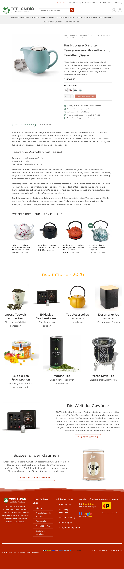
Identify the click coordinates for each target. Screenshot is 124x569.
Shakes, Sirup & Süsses (52, 22)
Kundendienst (62, 3)
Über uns (40, 508)
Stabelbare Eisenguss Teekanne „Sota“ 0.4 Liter (49, 246)
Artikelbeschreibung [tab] (24, 125)
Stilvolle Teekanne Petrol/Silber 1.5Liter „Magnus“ (97, 247)
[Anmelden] (114, 10)
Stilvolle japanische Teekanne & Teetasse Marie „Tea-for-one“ (21, 247)
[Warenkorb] (120, 10)
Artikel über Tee (43, 526)
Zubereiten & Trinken (65, 17)
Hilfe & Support (74, 3)
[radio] (65, 90)
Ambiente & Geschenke (102, 17)
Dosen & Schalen (83, 17)
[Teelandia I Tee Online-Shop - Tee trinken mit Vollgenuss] (18, 10)
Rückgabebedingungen (69, 527)
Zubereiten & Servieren (99, 35)
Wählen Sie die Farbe (70, 86)
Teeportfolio (41, 521)
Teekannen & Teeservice (73, 38)
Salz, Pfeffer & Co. (71, 22)
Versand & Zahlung (115, 3)
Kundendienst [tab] (47, 125)
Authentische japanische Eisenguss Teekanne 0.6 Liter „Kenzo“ (74, 247)
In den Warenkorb (85, 96)
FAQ (104, 3)
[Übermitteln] (72, 10)
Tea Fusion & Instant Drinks (43, 17)
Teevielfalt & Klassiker (20, 17)
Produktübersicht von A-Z (91, 3)
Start (66, 35)
